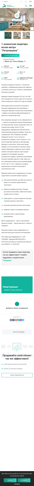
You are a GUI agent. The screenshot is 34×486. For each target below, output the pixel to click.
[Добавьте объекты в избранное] (26, 1)
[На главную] (8, 6)
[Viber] (21, 320)
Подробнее (17, 484)
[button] (17, 19)
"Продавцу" (7, 260)
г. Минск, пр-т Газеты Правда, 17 (14, 61)
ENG (30, 1)
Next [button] (31, 35)
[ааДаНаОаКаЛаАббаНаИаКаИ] (16, 320)
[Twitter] (18, 320)
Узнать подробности (17, 375)
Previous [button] (2, 35)
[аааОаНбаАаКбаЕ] (11, 320)
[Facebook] (13, 320)
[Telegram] (23, 320)
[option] (8, 35)
